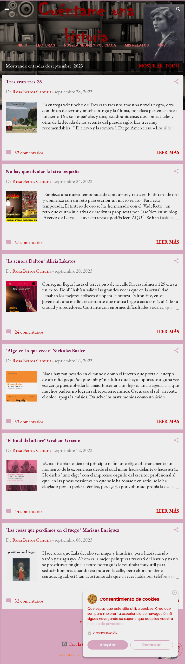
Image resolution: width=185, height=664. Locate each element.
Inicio (21, 45)
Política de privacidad (105, 623)
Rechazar (151, 645)
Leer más (167, 152)
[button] (176, 82)
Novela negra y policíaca (90, 45)
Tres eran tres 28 (24, 82)
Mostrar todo (159, 66)
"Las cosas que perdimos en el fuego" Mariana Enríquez (62, 530)
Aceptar (108, 645)
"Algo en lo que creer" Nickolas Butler (45, 351)
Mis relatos (137, 45)
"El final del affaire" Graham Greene (43, 440)
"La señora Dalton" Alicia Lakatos (41, 261)
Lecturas (45, 45)
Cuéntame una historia (92, 20)
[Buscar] (178, 9)
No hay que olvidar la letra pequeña (42, 171)
